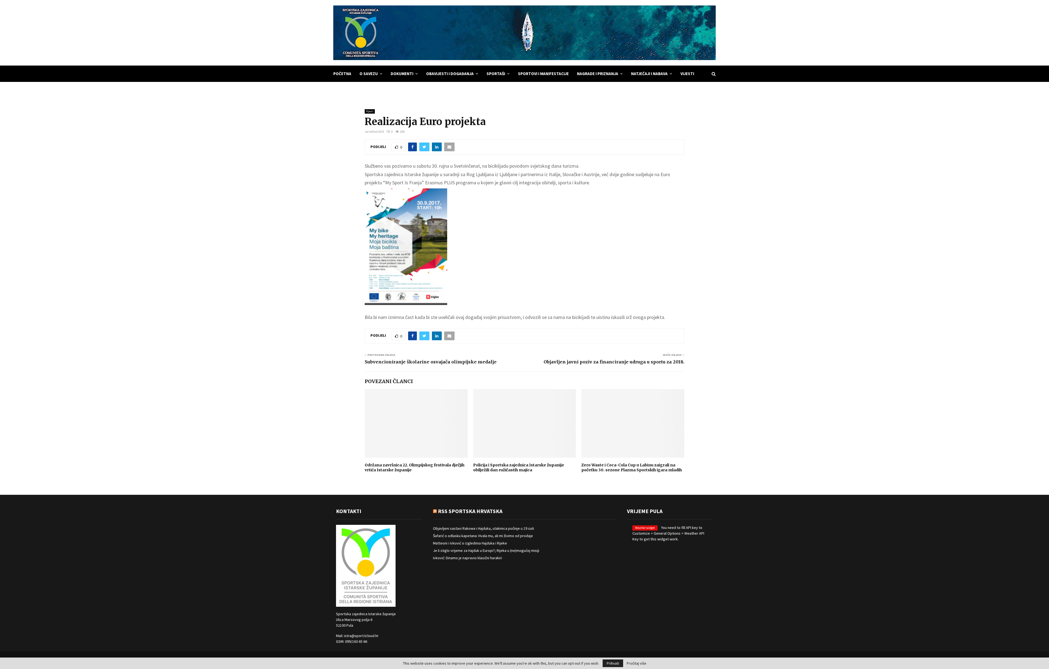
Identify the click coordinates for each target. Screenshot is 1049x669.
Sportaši (496, 73)
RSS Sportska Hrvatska (470, 511)
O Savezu (369, 73)
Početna (342, 73)
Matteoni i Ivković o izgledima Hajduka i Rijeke (470, 543)
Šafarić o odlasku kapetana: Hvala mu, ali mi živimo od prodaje (483, 535)
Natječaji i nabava (649, 73)
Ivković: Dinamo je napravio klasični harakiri (467, 557)
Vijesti (687, 73)
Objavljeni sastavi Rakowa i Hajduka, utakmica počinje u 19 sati (483, 528)
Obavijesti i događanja (450, 73)
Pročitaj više (636, 663)
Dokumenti (402, 73)
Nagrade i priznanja (597, 73)
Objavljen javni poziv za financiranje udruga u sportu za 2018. (614, 362)
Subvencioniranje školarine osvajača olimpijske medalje (431, 362)
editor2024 (376, 131)
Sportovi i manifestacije (543, 73)
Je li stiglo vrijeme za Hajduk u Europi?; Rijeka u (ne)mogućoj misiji (486, 550)
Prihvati (613, 663)
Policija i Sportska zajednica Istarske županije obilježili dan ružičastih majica (518, 467)
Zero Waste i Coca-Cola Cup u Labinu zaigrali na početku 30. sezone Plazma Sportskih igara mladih (631, 467)
